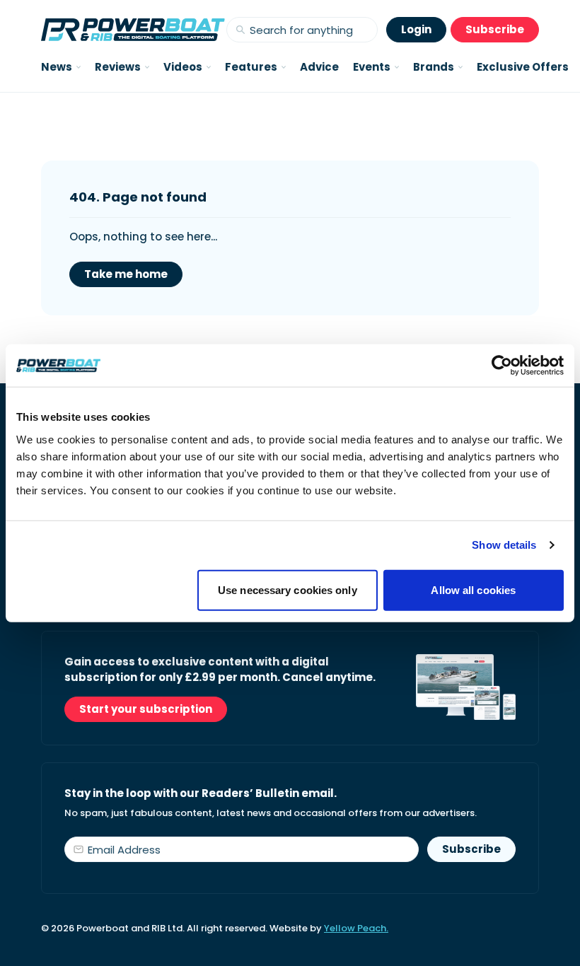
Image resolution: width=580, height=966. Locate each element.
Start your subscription (145, 709)
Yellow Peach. (356, 928)
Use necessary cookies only (287, 589)
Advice (319, 66)
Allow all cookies (473, 589)
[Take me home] (133, 29)
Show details (504, 545)
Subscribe (494, 29)
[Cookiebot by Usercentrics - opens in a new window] (502, 365)
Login (416, 29)
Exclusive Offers (523, 66)
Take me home (126, 274)
